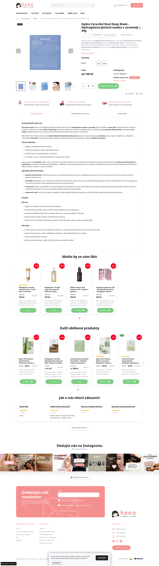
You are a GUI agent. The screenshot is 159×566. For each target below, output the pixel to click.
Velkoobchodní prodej (23, 534)
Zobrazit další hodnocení (79, 428)
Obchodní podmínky (45, 534)
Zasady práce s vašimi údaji (47, 537)
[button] (79, 318)
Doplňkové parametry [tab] (80, 113)
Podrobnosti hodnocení (110, 35)
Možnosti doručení (120, 80)
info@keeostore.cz (121, 529)
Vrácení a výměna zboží (46, 540)
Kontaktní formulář (121, 547)
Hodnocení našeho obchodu (24, 531)
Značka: (126, 35)
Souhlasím (102, 558)
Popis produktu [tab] (36, 113)
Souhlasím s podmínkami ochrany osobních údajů (76, 505)
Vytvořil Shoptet (123, 559)
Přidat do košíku (107, 86)
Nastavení (56, 563)
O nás (18, 529)
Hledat (93, 5)
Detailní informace (87, 53)
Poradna (42, 528)
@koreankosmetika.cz (79, 449)
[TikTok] (121, 541)
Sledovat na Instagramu (81, 477)
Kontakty (18, 540)
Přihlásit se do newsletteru (68, 511)
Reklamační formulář (45, 543)
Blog (17, 537)
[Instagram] (117, 541)
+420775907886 (120, 533)
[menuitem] (23, 13)
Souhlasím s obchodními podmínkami (72, 500)
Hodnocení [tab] (122, 113)
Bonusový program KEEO (47, 531)
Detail (28, 310)
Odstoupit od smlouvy (8, 564)
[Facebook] (113, 541)
